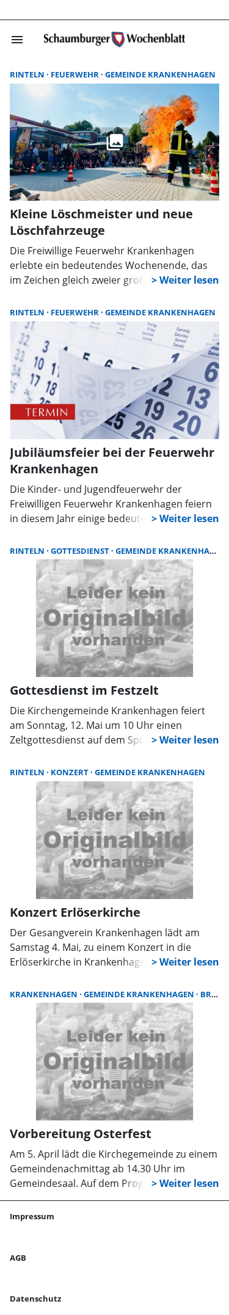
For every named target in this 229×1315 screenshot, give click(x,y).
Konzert (70, 772)
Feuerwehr (76, 74)
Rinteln (28, 74)
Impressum (32, 1216)
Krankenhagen (44, 994)
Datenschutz (35, 1298)
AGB (18, 1257)
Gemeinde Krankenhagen (160, 74)
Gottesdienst (81, 550)
